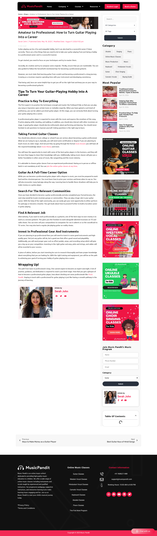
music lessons (80, 143)
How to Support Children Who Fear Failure (126, 126)
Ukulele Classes (78, 500)
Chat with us (144, 531)
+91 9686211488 (120, 474)
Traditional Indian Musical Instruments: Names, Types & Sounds (129, 90)
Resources (94, 6)
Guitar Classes (78, 474)
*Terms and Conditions (26, 508)
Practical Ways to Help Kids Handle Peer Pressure (128, 114)
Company (62, 6)
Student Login (112, 6)
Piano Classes (78, 505)
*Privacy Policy (23, 505)
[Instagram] (108, 494)
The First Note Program (78, 511)
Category (107, 372)
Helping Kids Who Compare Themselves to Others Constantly (128, 102)
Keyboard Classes (78, 495)
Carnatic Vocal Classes (78, 490)
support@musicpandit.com (122, 479)
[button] (135, 415)
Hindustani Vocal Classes (78, 484)
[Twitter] (129, 494)
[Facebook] (114, 494)
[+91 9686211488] (102, 474)
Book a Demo (130, 6)
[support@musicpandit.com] (102, 480)
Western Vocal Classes (78, 479)
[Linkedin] (124, 494)
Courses (78, 6)
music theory (46, 146)
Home (49, 6)
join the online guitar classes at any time (62, 166)
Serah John (61, 291)
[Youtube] (119, 494)
